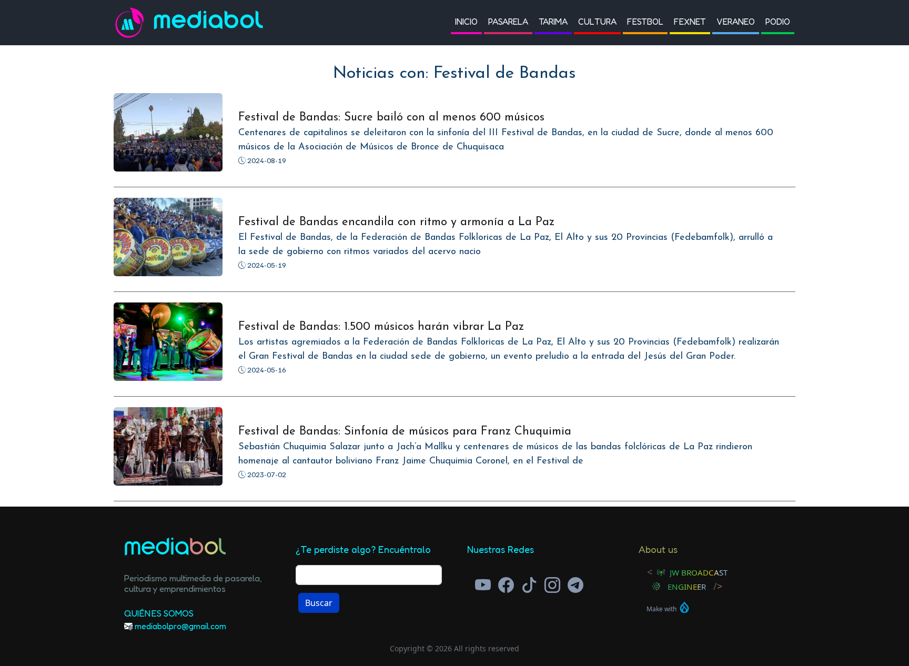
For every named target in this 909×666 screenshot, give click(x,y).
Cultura (597, 21)
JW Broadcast (699, 572)
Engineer (687, 586)
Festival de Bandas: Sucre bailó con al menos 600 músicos (391, 118)
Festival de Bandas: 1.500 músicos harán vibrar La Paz (381, 327)
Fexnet (690, 21)
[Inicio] (134, 22)
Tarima (553, 21)
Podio (777, 21)
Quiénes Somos (159, 613)
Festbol (645, 21)
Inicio (466, 21)
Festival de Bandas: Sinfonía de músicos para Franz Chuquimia (404, 432)
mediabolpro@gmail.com (180, 626)
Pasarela (508, 21)
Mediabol (209, 22)
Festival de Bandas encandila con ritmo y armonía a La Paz (396, 222)
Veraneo (735, 21)
